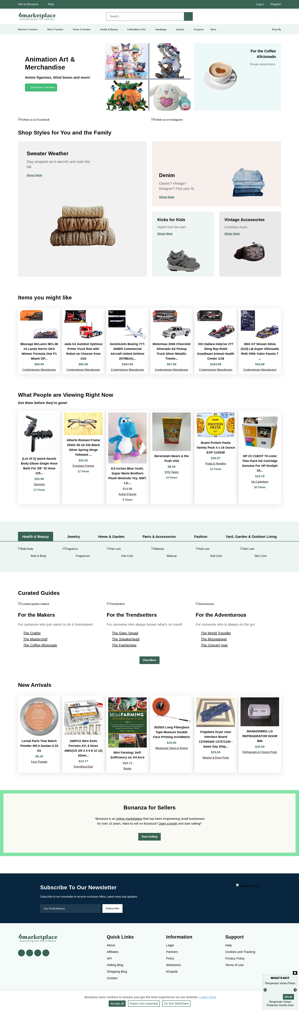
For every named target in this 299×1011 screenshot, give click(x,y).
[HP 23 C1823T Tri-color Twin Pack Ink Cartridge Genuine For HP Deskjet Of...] (260, 457)
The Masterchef (35, 639)
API (109, 958)
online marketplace (129, 818)
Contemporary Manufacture (39, 369)
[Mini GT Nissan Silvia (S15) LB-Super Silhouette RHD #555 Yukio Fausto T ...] (260, 341)
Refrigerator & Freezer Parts (260, 752)
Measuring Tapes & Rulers (171, 748)
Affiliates (113, 952)
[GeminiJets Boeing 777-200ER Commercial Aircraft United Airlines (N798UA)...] (127, 341)
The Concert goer (214, 645)
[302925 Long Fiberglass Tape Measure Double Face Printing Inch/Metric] (172, 734)
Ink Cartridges (259, 481)
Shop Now (34, 175)
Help (51, 4)
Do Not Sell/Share (176, 1003)
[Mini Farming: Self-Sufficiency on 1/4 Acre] (127, 734)
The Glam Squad (125, 633)
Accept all (117, 1003)
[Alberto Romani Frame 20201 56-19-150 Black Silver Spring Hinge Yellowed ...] (83, 457)
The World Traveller (216, 633)
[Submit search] (188, 16)
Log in (260, 4)
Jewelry (180, 29)
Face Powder (39, 761)
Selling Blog (115, 965)
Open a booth (167, 823)
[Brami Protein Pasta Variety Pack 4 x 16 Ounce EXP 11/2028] (216, 457)
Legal (170, 945)
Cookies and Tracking (240, 952)
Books (127, 768)
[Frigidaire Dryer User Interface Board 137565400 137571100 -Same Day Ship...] (216, 734)
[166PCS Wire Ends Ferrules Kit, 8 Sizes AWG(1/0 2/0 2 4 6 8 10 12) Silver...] (83, 734)
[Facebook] (21, 952)
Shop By (276, 29)
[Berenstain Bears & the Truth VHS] (172, 457)
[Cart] (277, 16)
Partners (172, 952)
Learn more (207, 997)
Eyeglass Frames (83, 465)
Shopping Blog (117, 971)
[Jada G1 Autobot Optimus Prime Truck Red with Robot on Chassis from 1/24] (83, 341)
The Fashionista (124, 645)
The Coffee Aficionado (40, 645)
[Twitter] (29, 952)
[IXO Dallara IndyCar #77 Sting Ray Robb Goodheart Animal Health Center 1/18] (216, 341)
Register (276, 4)
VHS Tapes (172, 472)
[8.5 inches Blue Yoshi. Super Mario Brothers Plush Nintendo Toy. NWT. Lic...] (127, 457)
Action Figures (127, 494)
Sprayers (39, 484)
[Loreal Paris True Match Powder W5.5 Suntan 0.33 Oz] (39, 734)
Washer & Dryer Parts (215, 757)
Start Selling (149, 836)
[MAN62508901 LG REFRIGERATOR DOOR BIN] (260, 734)
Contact (112, 978)
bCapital (172, 971)
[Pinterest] (37, 952)
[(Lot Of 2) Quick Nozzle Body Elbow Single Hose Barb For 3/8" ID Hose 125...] (39, 457)
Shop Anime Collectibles (43, 87)
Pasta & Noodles (215, 463)
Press (170, 958)
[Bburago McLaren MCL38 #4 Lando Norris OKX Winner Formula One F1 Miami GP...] (39, 341)
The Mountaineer (214, 639)
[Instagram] (45, 952)
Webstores (173, 965)
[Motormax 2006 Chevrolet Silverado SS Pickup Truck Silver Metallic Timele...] (172, 341)
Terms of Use (234, 965)
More (213, 29)
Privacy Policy (235, 958)
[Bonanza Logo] (37, 16)
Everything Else (83, 766)
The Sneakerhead (125, 639)
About (111, 945)
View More (149, 660)
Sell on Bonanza (28, 4)
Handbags (160, 29)
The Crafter (32, 633)
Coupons (199, 29)
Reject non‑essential (144, 1003)
